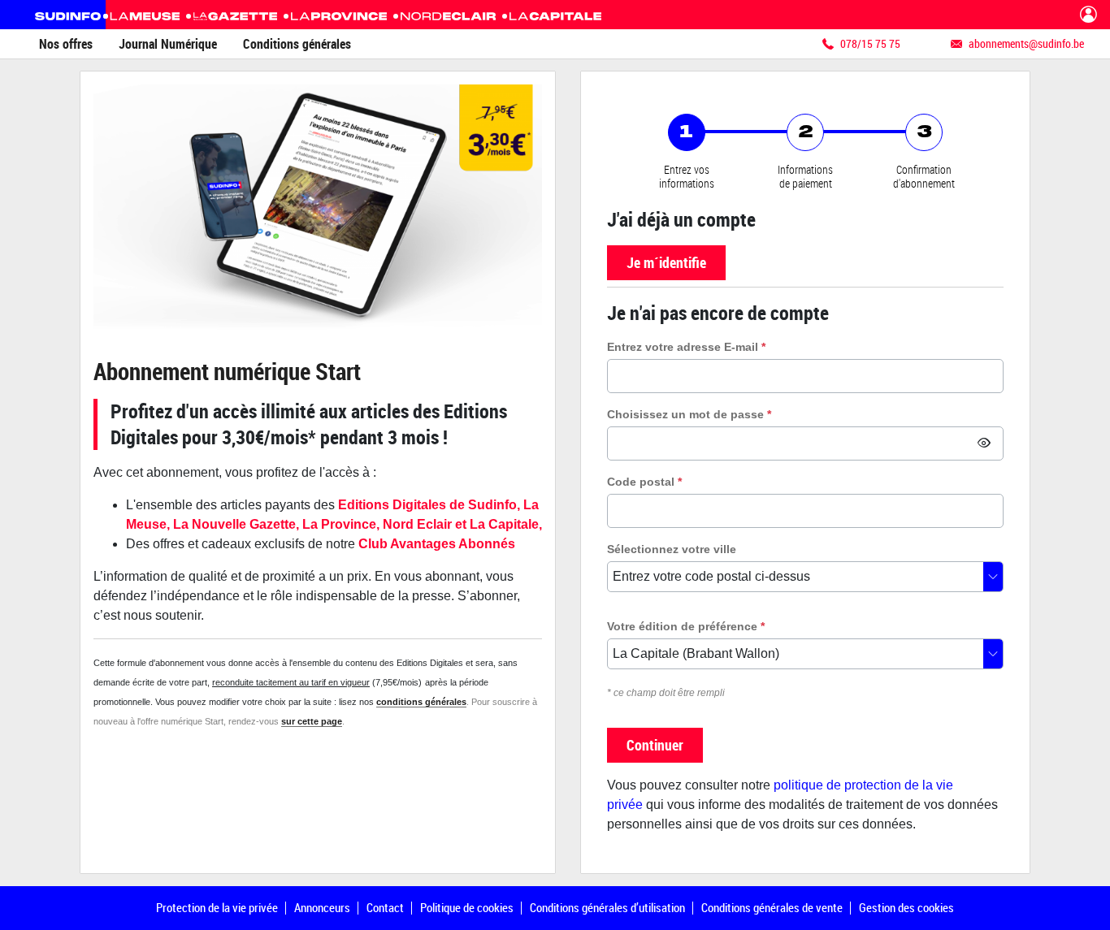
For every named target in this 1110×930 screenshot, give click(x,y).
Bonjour (1088, 14)
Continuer (655, 745)
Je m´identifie (666, 262)
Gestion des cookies (906, 907)
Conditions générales (297, 44)
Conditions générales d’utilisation (607, 907)
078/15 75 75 (870, 43)
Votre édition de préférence (686, 626)
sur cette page (311, 721)
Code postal (644, 481)
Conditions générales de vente (772, 907)
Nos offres (66, 44)
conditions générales (421, 702)
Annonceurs (322, 907)
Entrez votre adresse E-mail (686, 346)
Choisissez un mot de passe (689, 414)
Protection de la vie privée (217, 907)
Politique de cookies (467, 907)
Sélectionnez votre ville (671, 549)
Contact (385, 907)
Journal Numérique (168, 44)
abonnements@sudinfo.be (1026, 43)
